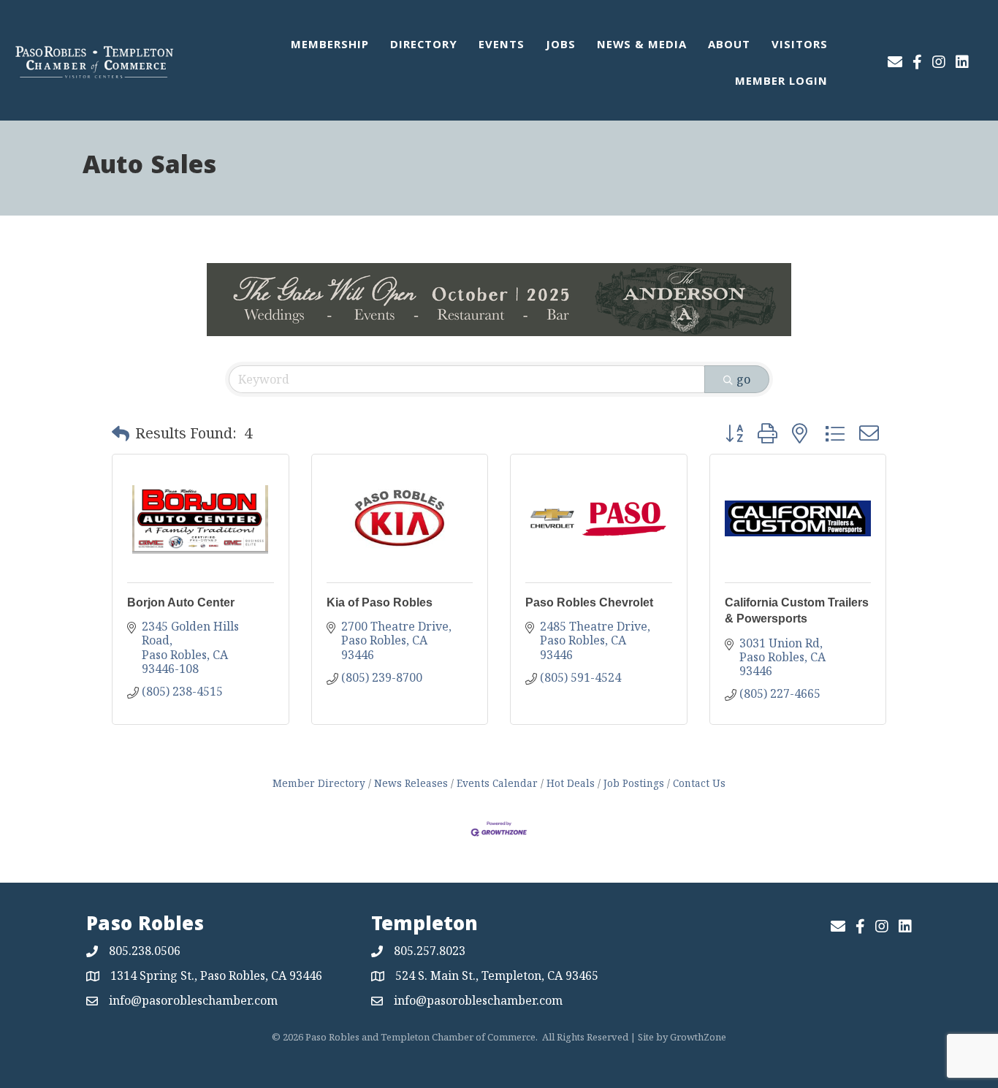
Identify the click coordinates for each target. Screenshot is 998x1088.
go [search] (743, 379)
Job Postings (633, 783)
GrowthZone (698, 1036)
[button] (120, 433)
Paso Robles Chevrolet (589, 602)
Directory (423, 46)
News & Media (642, 46)
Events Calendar (497, 783)
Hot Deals (570, 783)
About (729, 46)
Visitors (800, 46)
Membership (330, 46)
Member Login (781, 82)
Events (502, 46)
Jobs (561, 46)
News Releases (411, 783)
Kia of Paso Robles (380, 602)
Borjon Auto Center (181, 602)
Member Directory (319, 783)
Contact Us (699, 783)
